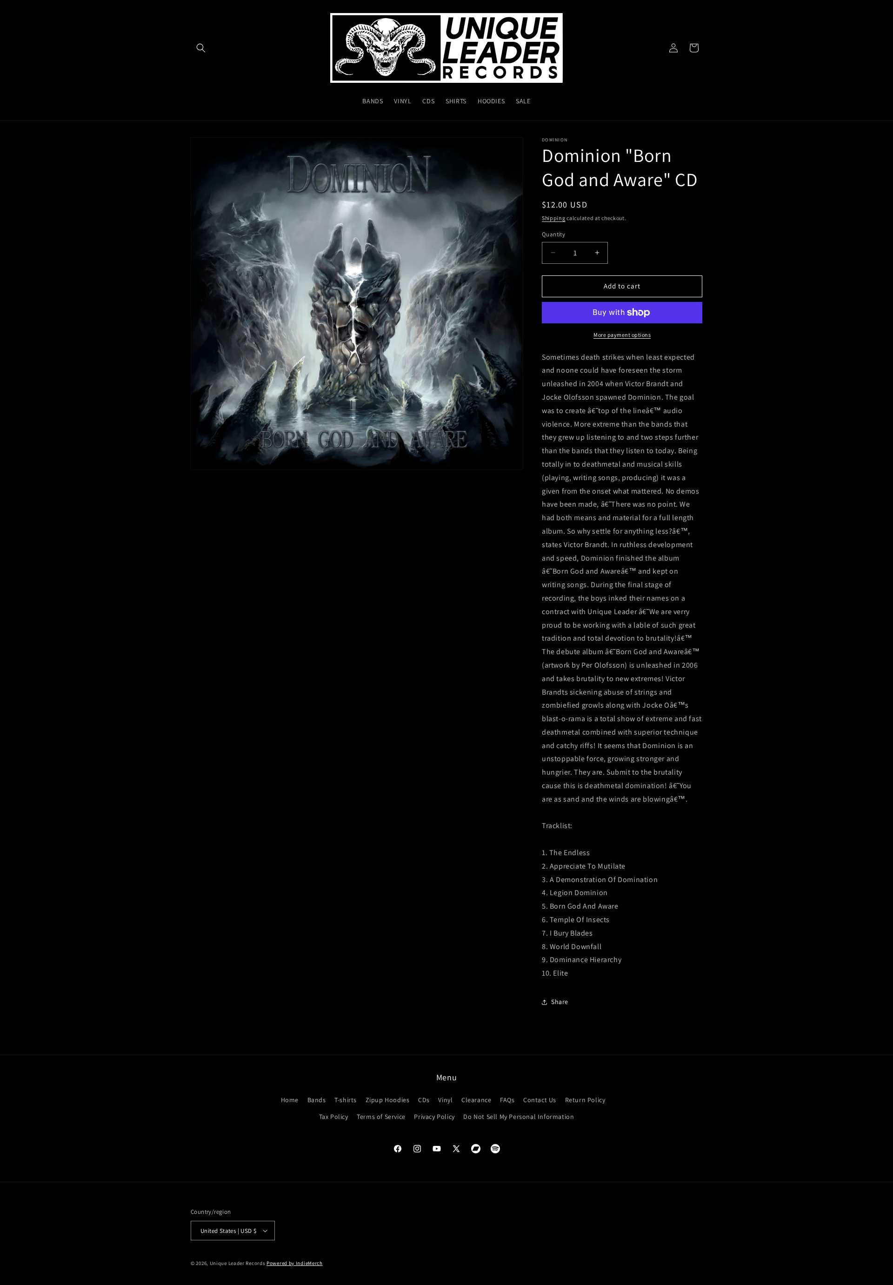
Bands (316, 1100)
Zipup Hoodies (388, 1100)
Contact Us (539, 1100)
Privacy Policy (434, 1116)
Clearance (476, 1100)
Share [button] (559, 1001)
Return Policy (585, 1100)
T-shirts (345, 1100)
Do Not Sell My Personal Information (518, 1116)
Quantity (553, 234)
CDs (424, 1100)
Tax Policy (333, 1116)
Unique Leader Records (238, 1263)
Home (290, 1100)
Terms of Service (381, 1116)
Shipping (554, 217)
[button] (201, 48)
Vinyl (445, 1100)
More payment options (622, 334)
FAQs (507, 1100)
